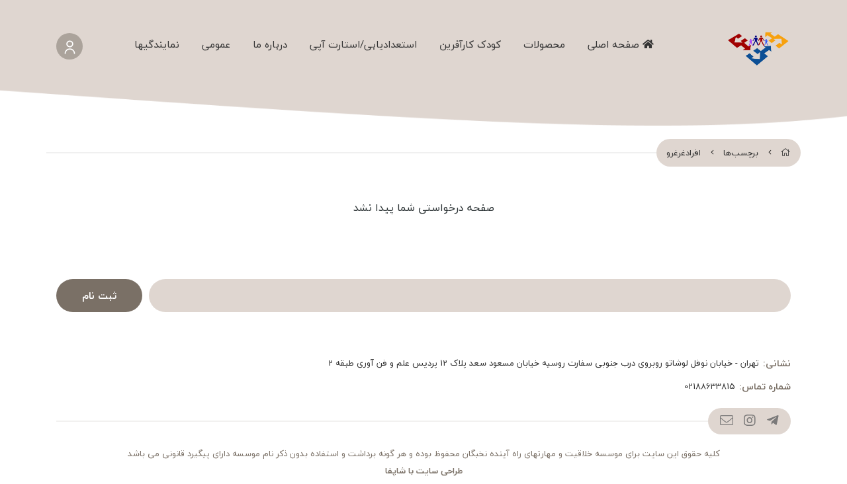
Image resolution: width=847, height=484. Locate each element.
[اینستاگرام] (749, 421)
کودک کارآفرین (470, 44)
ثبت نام (99, 295)
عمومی (216, 44)
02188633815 (709, 386)
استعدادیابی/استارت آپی (363, 44)
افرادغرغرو (683, 152)
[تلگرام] (772, 421)
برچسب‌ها (740, 152)
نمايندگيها (156, 44)
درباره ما (270, 44)
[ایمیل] (726, 421)
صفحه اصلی (615, 44)
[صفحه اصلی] (786, 152)
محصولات (544, 44)
